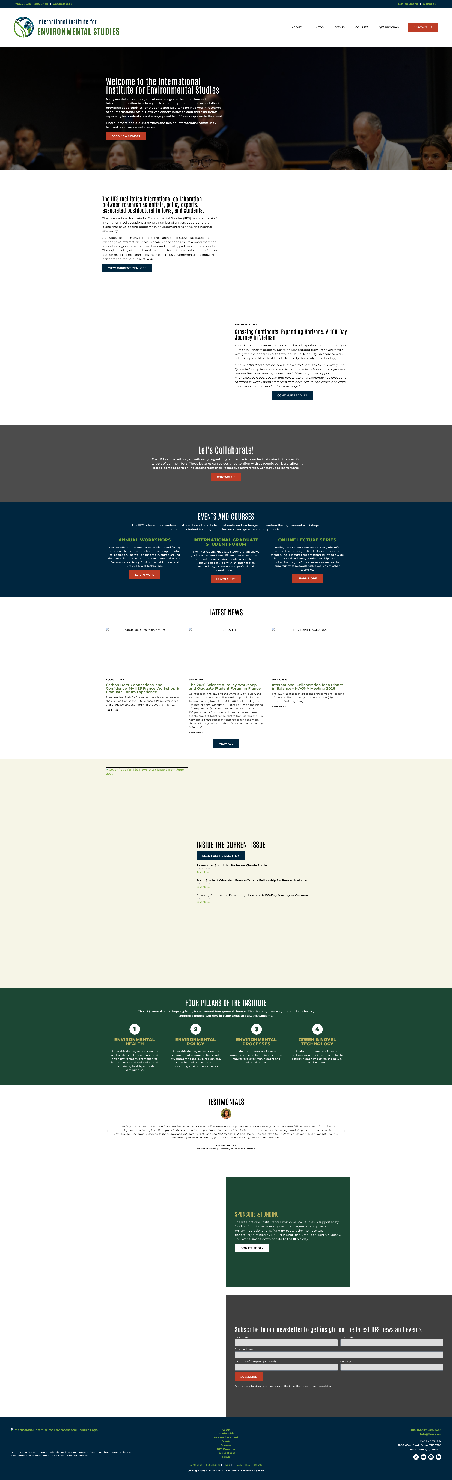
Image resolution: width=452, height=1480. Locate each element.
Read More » (204, 872)
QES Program (389, 27)
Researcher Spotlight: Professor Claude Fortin (232, 865)
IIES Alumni (213, 1465)
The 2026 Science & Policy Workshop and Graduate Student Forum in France (225, 687)
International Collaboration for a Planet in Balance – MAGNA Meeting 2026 (307, 687)
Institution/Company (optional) (255, 1361)
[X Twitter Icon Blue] (416, 1457)
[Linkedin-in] (438, 1457)
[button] (108, 1131)
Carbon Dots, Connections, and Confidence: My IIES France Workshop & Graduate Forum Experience (142, 688)
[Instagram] (431, 1457)
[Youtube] (423, 1457)
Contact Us (195, 1465)
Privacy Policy (242, 1465)
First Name (242, 1337)
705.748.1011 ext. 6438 (31, 3)
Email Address (244, 1349)
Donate (258, 1465)
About (297, 27)
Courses (361, 27)
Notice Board (408, 3)
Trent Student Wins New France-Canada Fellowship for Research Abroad (252, 880)
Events (339, 27)
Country (345, 1361)
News (320, 27)
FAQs (227, 1465)
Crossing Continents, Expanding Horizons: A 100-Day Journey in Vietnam (252, 895)
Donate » (430, 3)
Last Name (347, 1337)
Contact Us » (62, 3)
